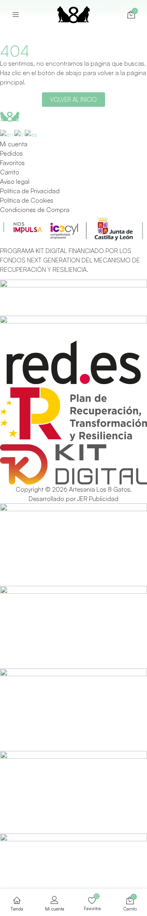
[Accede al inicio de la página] (16, 14)
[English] (7, 133)
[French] (19, 133)
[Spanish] (31, 133)
